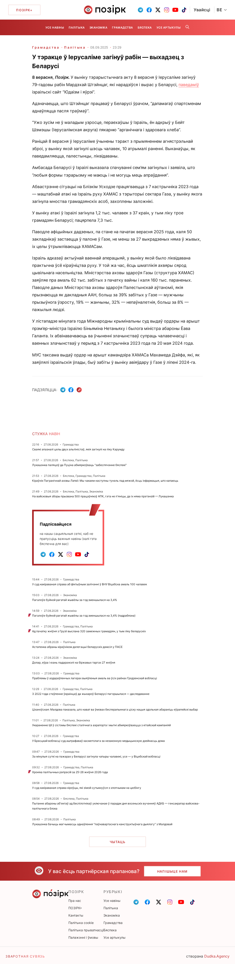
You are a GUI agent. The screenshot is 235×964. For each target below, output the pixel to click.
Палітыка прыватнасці (86, 930)
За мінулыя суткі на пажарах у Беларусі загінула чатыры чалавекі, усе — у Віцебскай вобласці (96, 756)
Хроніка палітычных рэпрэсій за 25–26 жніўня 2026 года (70, 772)
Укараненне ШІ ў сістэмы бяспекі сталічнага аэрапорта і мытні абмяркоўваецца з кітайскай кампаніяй (101, 725)
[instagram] (166, 9)
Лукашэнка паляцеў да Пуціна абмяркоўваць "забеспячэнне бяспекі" (79, 465)
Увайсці (202, 9)
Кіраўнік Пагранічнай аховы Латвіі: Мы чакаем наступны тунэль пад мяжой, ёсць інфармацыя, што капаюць (105, 480)
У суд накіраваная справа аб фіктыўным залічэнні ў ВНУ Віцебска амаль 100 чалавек (89, 584)
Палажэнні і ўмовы (83, 937)
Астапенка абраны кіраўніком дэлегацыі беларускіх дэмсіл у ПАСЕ (77, 647)
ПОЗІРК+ (75, 908)
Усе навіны (54, 27)
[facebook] (149, 9)
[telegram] (140, 9)
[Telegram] (62, 389)
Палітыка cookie (81, 923)
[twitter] (157, 9)
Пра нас (74, 901)
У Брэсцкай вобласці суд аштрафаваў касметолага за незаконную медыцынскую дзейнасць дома (98, 741)
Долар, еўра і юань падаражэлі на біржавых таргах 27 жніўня (73, 662)
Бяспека (145, 27)
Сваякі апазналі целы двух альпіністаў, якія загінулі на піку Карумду (78, 449)
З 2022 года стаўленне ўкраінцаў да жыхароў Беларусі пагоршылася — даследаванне (90, 694)
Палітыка (77, 27)
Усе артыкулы (169, 27)
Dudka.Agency (216, 956)
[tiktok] (184, 9)
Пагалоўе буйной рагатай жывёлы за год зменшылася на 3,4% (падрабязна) (83, 615)
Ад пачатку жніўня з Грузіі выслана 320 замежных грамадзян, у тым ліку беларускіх (89, 631)
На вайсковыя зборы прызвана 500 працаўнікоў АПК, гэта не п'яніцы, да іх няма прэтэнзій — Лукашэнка (103, 496)
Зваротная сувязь (25, 956)
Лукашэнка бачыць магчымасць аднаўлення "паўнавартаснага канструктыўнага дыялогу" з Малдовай (102, 824)
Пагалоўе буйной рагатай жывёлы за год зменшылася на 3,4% (74, 600)
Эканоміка (99, 27)
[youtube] (175, 9)
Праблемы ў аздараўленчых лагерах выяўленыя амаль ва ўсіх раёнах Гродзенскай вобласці (94, 678)
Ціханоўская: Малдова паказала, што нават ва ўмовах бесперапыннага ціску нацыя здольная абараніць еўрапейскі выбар (115, 709)
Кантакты (75, 915)
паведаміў (189, 84)
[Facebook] (70, 389)
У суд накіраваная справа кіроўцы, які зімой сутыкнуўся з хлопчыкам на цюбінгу (86, 787)
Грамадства (122, 27)
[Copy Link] (79, 389)
